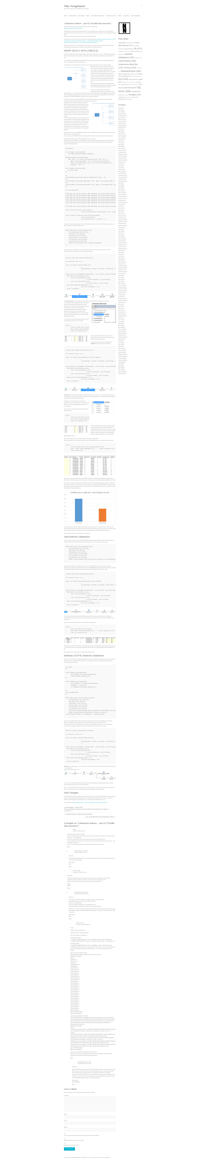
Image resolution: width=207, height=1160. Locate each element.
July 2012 (120, 304)
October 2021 (121, 127)
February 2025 (121, 119)
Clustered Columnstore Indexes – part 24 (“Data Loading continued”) (87, 41)
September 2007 (122, 337)
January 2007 (121, 352)
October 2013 (121, 292)
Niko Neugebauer (74, 6)
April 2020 (120, 146)
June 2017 (120, 208)
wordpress (127, 97)
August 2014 (121, 273)
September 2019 (122, 160)
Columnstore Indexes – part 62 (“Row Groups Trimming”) (78, 814)
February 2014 (121, 285)
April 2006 (120, 368)
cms (140, 57)
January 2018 (121, 194)
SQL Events (126, 15)
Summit (121, 95)
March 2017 (120, 214)
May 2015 (120, 256)
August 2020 (121, 139)
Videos (120, 15)
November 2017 (121, 198)
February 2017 (121, 216)
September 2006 (122, 360)
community (130, 67)
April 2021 (120, 131)
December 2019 (121, 154)
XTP (129, 99)
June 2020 (120, 142)
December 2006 (121, 354)
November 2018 (122, 177)
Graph (87, 15)
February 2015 (121, 262)
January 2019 (121, 173)
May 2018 (120, 187)
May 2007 (120, 344)
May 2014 (120, 279)
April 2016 (120, 235)
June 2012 (120, 306)
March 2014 (121, 283)
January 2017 (121, 217)
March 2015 (121, 260)
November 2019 (122, 156)
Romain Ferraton (76, 870)
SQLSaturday (130, 88)
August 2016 (121, 227)
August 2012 (121, 302)
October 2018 (121, 179)
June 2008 (120, 321)
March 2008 (121, 327)
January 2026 (121, 114)
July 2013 (120, 296)
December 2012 (121, 298)
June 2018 (120, 185)
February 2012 (121, 312)
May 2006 (120, 366)
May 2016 (120, 233)
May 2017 (120, 210)
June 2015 (120, 254)
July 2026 (120, 108)
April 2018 (120, 189)
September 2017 (122, 202)
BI (64, 809)
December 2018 (121, 175)
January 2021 (121, 137)
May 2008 (120, 323)
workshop (134, 97)
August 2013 (121, 294)
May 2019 (120, 167)
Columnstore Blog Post (87, 809)
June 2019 (120, 165)
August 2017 (121, 204)
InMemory (125, 76)
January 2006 (121, 373)
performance (125, 82)
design (126, 74)
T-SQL (126, 95)
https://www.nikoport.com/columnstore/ (73, 28)
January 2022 (121, 123)
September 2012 (122, 300)
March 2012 (121, 310)
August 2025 (121, 117)
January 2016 (121, 241)
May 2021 (120, 129)
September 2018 (122, 181)
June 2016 (120, 231)
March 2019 (121, 169)
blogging (121, 51)
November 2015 (122, 244)
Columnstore (72, 15)
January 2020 (121, 152)
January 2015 (121, 264)
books (127, 51)
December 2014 (121, 266)
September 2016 (122, 225)
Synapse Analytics (111, 15)
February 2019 (121, 171)
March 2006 (121, 369)
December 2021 (121, 125)
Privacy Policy (84, 1157)
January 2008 (121, 331)
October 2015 (121, 246)
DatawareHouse (96, 809)
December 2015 (121, 242)
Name (65, 1114)
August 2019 (121, 162)
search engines (133, 84)
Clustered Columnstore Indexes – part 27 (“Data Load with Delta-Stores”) (80, 42)
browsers (134, 51)
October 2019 (121, 158)
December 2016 (121, 219)
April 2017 (120, 212)
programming (125, 84)
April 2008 (120, 325)
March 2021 (121, 133)
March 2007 (120, 348)
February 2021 (121, 135)
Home (65, 15)
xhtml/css (122, 99)
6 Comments (67, 811)
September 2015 (122, 248)
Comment (66, 1095)
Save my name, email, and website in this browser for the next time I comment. (81, 1135)
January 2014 (121, 287)
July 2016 (120, 229)
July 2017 (120, 206)
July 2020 (120, 140)
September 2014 (122, 271)
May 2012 (120, 308)
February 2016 (121, 239)
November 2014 (122, 268)
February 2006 (121, 371)
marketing (138, 76)
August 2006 (121, 362)
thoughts (135, 94)
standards (135, 91)
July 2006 (120, 364)
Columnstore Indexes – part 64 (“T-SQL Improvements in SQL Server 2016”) (90, 802)
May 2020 (120, 144)
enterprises (133, 74)
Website (66, 1127)
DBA (120, 74)
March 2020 (121, 148)
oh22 (102, 809)
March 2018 (121, 191)
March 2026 (121, 112)
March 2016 (121, 237)
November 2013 (122, 291)
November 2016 (122, 221)
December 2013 (121, 289)
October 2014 (121, 269)
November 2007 (121, 333)
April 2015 (120, 258)
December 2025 (121, 116)
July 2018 (120, 183)
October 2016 (121, 223)
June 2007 (120, 343)
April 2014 (120, 281)
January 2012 (121, 314)
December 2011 (121, 316)
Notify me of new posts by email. (71, 1145)
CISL (137, 57)
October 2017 (121, 200)
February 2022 (121, 121)
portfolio (132, 82)
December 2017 (121, 196)
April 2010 (120, 319)
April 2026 (120, 110)
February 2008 (121, 329)
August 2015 (121, 250)
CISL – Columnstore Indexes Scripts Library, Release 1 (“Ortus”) (100, 817)
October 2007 (121, 335)
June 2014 (120, 277)
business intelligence (70, 809)
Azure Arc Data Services (97, 15)
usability (121, 97)
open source (134, 79)
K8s (132, 76)
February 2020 (121, 150)
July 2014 (120, 275)
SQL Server (106, 809)
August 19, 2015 (78, 807)
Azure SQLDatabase (128, 43)
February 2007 (121, 350)
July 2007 (120, 341)
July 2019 (120, 164)
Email (65, 1120)
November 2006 (122, 356)
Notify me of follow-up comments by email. (74, 1140)
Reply (68, 847)
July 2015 (120, 252)
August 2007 (121, 339)
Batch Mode (81, 15)
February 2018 (121, 192)
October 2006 (121, 358)
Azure (121, 43)
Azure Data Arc (130, 42)
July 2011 (120, 317)
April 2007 (120, 346)
